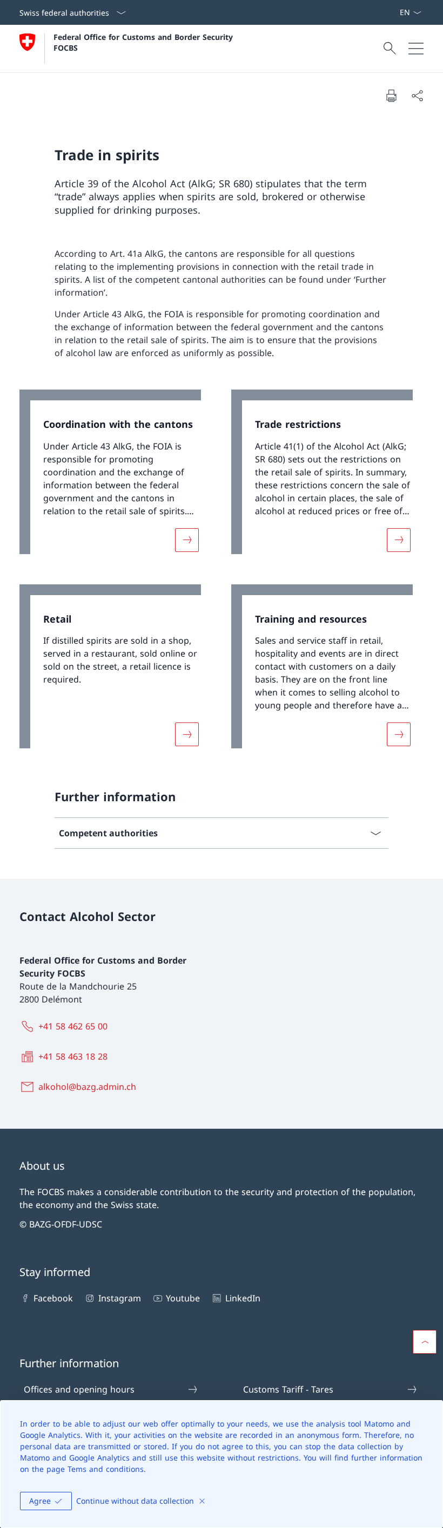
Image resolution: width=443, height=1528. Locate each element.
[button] (425, 1342)
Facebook (53, 1298)
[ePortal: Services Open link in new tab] (395, 12)
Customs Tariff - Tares (288, 1389)
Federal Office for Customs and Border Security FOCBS (144, 42)
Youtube (183, 1298)
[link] (115, 477)
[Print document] (391, 95)
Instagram (119, 1298)
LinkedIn (242, 1298)
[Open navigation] (416, 48)
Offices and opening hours (79, 1389)
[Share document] (417, 95)
